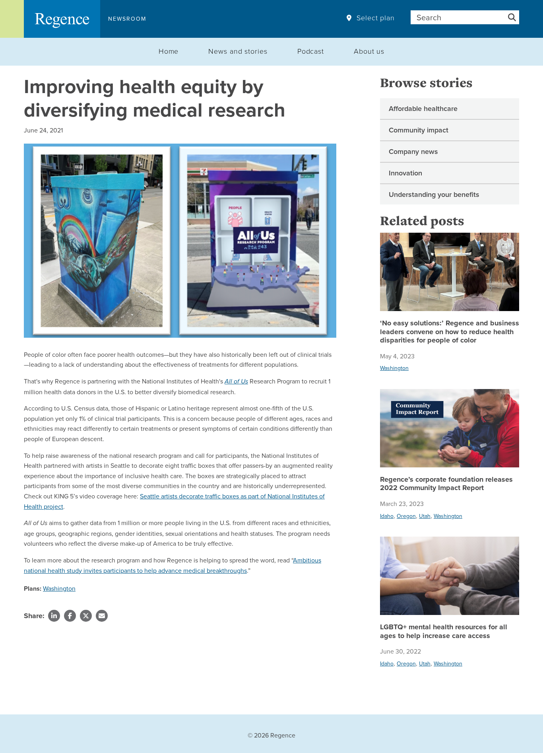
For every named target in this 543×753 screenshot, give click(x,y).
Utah (425, 516)
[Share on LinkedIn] (54, 616)
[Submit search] (512, 17)
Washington (59, 588)
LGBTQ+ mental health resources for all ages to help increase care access (443, 631)
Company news (413, 151)
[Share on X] (86, 616)
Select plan (376, 18)
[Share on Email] (102, 616)
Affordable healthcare (423, 108)
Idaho (387, 516)
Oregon (406, 516)
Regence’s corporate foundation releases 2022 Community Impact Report (446, 483)
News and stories (237, 51)
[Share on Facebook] (70, 616)
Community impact (418, 130)
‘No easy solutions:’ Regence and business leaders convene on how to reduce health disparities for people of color (449, 332)
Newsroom (127, 19)
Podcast (310, 51)
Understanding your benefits (434, 194)
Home (169, 51)
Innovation (405, 173)
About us (369, 51)
